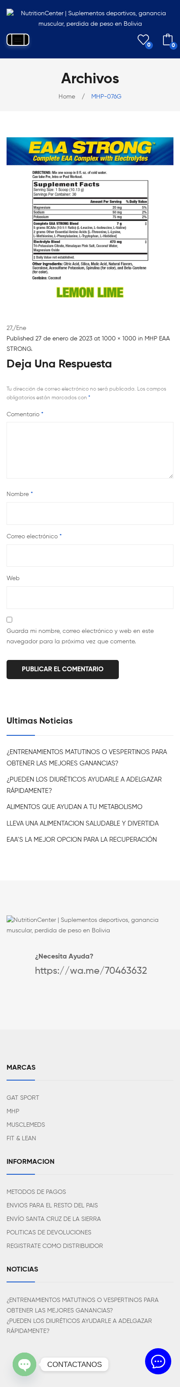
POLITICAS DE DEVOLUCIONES (49, 1233)
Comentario (25, 414)
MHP (13, 1111)
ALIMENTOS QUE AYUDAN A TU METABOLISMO (74, 807)
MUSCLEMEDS (26, 1125)
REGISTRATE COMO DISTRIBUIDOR (55, 1246)
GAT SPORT (23, 1098)
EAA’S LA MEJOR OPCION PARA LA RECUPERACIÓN (82, 839)
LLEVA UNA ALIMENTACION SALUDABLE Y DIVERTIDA (83, 823)
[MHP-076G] (90, 220)
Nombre (20, 494)
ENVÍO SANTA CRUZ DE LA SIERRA (54, 1219)
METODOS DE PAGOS (36, 1192)
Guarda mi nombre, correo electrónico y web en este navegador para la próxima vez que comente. (80, 636)
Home (67, 97)
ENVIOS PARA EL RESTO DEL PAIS (52, 1206)
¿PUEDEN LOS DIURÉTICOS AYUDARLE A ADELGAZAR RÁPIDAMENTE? (84, 785)
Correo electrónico (34, 537)
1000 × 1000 (119, 339)
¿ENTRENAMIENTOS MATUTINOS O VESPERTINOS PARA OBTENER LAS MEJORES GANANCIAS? (87, 758)
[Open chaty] (24, 1364)
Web (13, 578)
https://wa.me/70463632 (91, 971)
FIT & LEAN (21, 1138)
